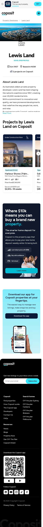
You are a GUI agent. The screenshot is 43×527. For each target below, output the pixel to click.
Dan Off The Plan (10, 439)
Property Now (9, 436)
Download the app (21, 316)
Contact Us (8, 415)
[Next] (38, 154)
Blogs (6, 432)
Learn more (21, 271)
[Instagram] (16, 492)
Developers (8, 411)
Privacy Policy (9, 505)
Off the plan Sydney (31, 401)
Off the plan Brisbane (28, 411)
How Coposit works (12, 404)
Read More (7, 113)
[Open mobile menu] (38, 13)
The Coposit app (10, 408)
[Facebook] (27, 492)
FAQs (6, 418)
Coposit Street (10, 443)
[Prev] (5, 154)
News (6, 429)
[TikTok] (21, 492)
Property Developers (10, 20)
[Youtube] (11, 492)
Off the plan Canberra (28, 405)
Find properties (9, 401)
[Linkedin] (6, 492)
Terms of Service (23, 505)
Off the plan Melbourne (28, 418)
